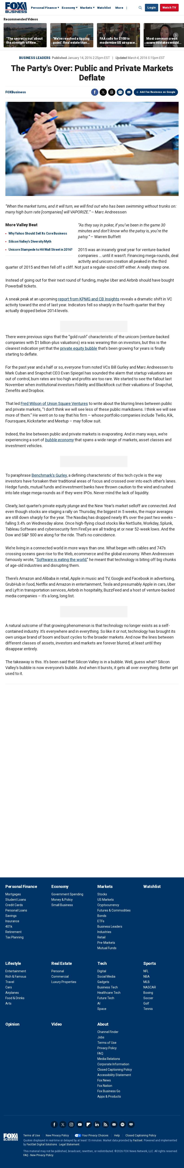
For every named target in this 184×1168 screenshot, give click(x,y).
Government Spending (67, 894)
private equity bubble (78, 348)
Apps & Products (109, 1096)
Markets (86, 7)
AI (98, 1003)
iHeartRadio (131, 1124)
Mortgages (13, 894)
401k (8, 926)
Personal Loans (16, 910)
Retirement (13, 932)
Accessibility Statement (114, 1075)
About (102, 1024)
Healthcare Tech (108, 992)
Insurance (12, 921)
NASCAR (149, 987)
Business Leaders (34, 58)
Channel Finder (107, 1032)
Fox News (104, 1080)
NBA (146, 976)
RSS (105, 1124)
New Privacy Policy (57, 1135)
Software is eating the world (61, 559)
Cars (8, 987)
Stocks (102, 894)
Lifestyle (13, 963)
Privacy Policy (107, 1048)
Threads (111, 92)
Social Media (106, 976)
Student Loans (15, 899)
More (119, 7)
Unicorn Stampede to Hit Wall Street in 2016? (40, 249)
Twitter (103, 92)
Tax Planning (14, 937)
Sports (149, 963)
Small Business (62, 905)
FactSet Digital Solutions (42, 1144)
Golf (146, 1003)
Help (117, 1135)
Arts (8, 1003)
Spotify (122, 1124)
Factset (137, 1140)
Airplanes (12, 992)
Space (101, 1009)
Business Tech (107, 987)
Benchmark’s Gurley (49, 475)
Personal (57, 971)
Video (56, 1024)
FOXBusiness (15, 92)
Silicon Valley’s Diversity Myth (30, 241)
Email (128, 92)
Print (120, 92)
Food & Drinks (14, 998)
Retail (101, 937)
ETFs (100, 921)
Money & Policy (62, 899)
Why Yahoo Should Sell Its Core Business (38, 233)
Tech (102, 963)
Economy (68, 7)
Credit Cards (14, 905)
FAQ (100, 1053)
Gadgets (103, 982)
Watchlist (104, 7)
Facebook (94, 92)
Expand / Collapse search (140, 7)
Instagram (71, 1124)
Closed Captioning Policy (114, 1069)
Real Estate (61, 963)
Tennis (148, 1009)
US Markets (105, 899)
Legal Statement (69, 1144)
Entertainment (15, 971)
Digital (101, 971)
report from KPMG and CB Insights (88, 299)
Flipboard (88, 1124)
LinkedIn (97, 1124)
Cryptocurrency (108, 905)
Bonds (101, 916)
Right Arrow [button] (175, 35)
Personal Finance (44, 7)
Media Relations (108, 1059)
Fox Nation (104, 1086)
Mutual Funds (106, 948)
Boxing (148, 992)
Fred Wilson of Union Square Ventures (54, 403)
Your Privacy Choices (95, 1135)
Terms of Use (106, 1042)
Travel (9, 982)
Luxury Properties (63, 982)
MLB (146, 982)
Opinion (12, 1024)
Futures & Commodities (114, 910)
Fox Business (16, 7)
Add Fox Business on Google (157, 92)
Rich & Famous (15, 976)
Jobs (100, 1037)
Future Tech (105, 998)
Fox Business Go (108, 1091)
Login (151, 7)
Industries (104, 932)
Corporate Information (113, 1064)
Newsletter (114, 1124)
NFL (146, 971)
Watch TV (169, 7)
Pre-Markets (106, 942)
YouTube (79, 1124)
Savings (11, 916)
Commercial (60, 976)
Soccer (148, 998)
